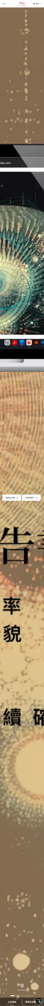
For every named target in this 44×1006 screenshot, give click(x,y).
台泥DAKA (32, 1001)
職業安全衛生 (12, 1001)
